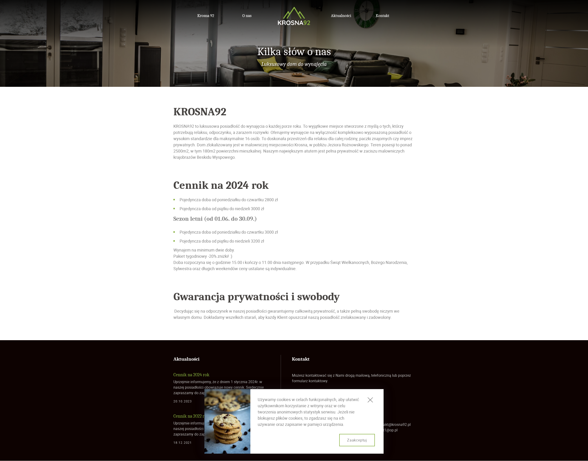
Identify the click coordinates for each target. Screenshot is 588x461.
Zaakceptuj (357, 440)
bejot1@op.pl (387, 430)
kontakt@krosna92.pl (393, 424)
